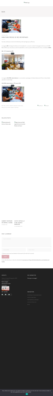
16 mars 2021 (4, 224)
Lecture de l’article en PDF (6, 53)
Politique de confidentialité (37, 392)
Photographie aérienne (33, 299)
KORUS (49, 47)
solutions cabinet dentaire (12, 107)
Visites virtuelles (31, 302)
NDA (8, 46)
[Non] (51, 392)
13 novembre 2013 (18, 226)
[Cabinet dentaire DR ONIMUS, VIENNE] (7, 170)
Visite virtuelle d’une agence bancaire (19, 222)
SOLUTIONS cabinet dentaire (12, 78)
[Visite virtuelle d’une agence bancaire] (20, 170)
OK (26, 394)
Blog (28, 304)
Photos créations (31, 297)
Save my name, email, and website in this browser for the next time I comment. (18, 253)
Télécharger (12, 53)
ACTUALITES (5, 35)
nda (22, 105)
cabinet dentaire (14, 105)
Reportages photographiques (34, 295)
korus (19, 105)
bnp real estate (5, 105)
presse (3, 107)
